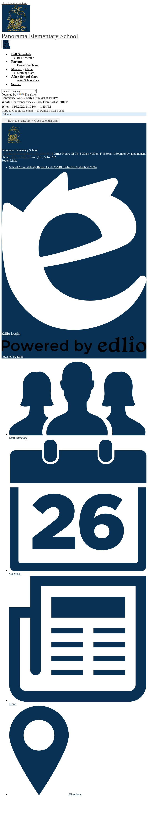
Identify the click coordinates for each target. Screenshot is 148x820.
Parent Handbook (27, 65)
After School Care (28, 80)
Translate (30, 94)
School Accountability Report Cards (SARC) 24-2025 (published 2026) (53, 167)
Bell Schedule (25, 57)
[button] (21, 54)
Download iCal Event (50, 110)
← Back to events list (17, 120)
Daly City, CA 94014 (40, 153)
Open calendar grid (46, 120)
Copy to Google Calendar (17, 110)
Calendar (7, 114)
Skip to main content (14, 3)
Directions (75, 794)
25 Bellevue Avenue (14, 153)
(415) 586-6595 (21, 157)
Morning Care (25, 72)
